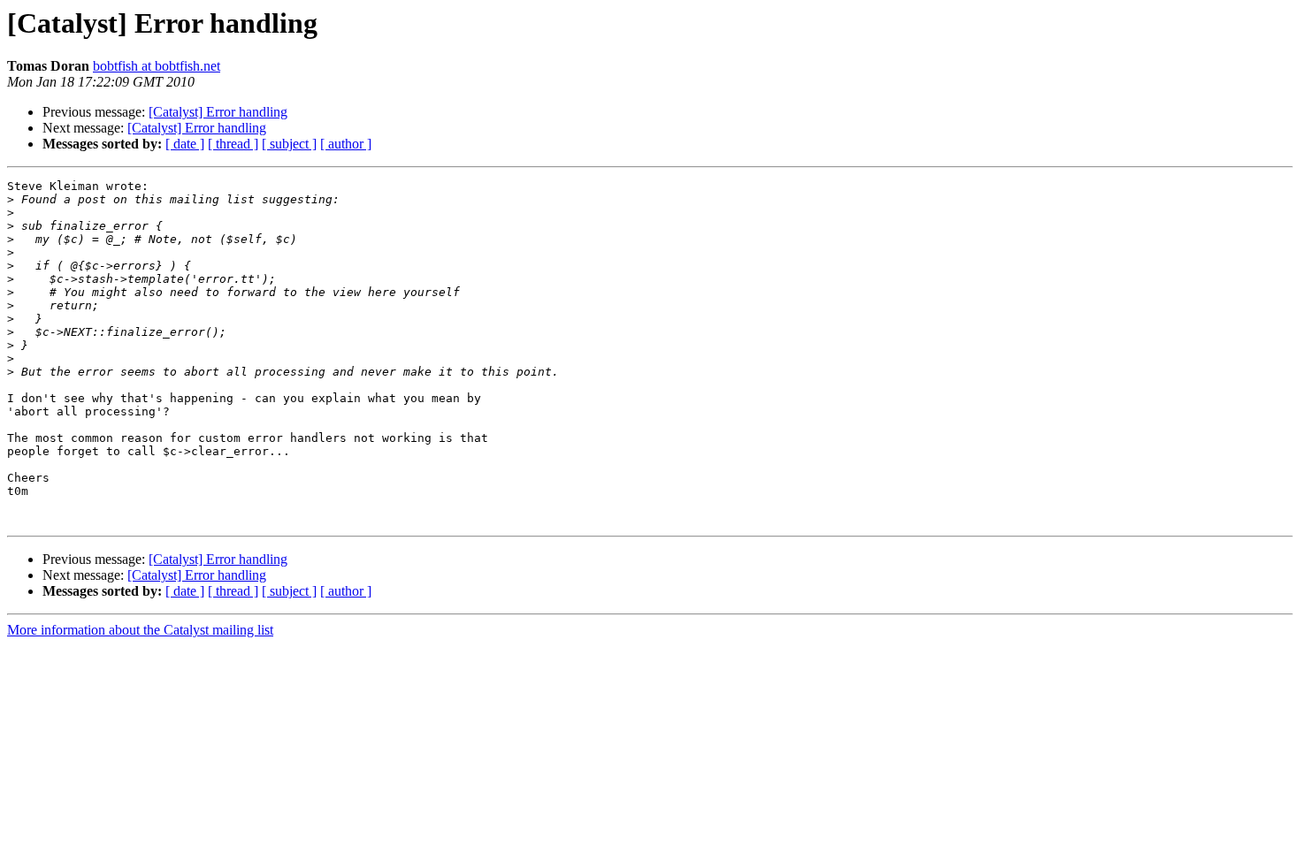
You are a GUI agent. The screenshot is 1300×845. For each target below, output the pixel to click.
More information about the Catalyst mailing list (140, 629)
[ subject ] (289, 143)
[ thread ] (233, 143)
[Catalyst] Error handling (218, 111)
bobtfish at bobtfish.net (156, 65)
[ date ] (184, 143)
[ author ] (345, 143)
